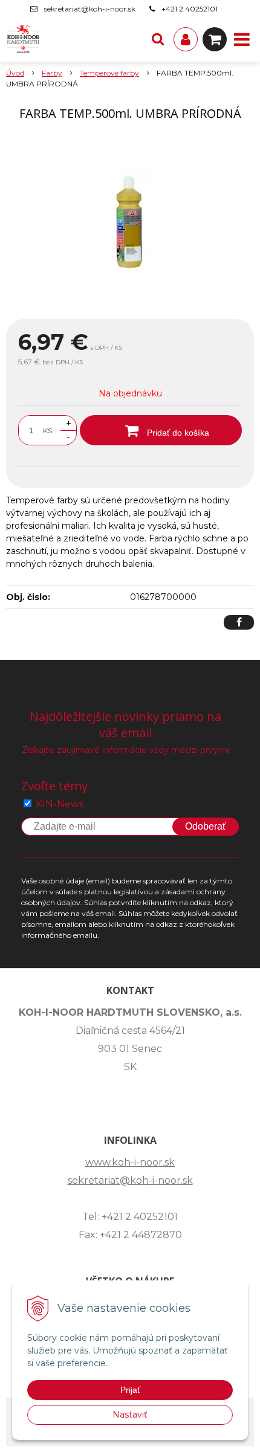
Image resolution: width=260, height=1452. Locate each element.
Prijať (130, 1390)
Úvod (15, 72)
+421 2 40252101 (189, 8)
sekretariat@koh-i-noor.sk (89, 8)
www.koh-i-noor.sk (130, 1162)
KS (47, 430)
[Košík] (215, 39)
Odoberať (205, 826)
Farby (52, 72)
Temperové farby (109, 72)
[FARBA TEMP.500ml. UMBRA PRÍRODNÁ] (130, 222)
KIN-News (59, 804)
